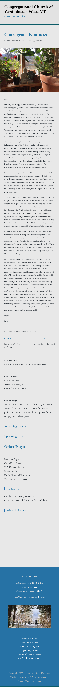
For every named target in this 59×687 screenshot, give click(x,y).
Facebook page (39, 364)
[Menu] (10, 23)
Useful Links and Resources (17, 475)
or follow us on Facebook (29, 500)
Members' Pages (11, 459)
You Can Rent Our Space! (16, 478)
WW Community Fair (14, 466)
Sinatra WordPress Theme (29, 680)
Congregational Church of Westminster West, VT (28, 9)
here (45, 500)
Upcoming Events (12, 470)
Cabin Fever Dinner (13, 463)
